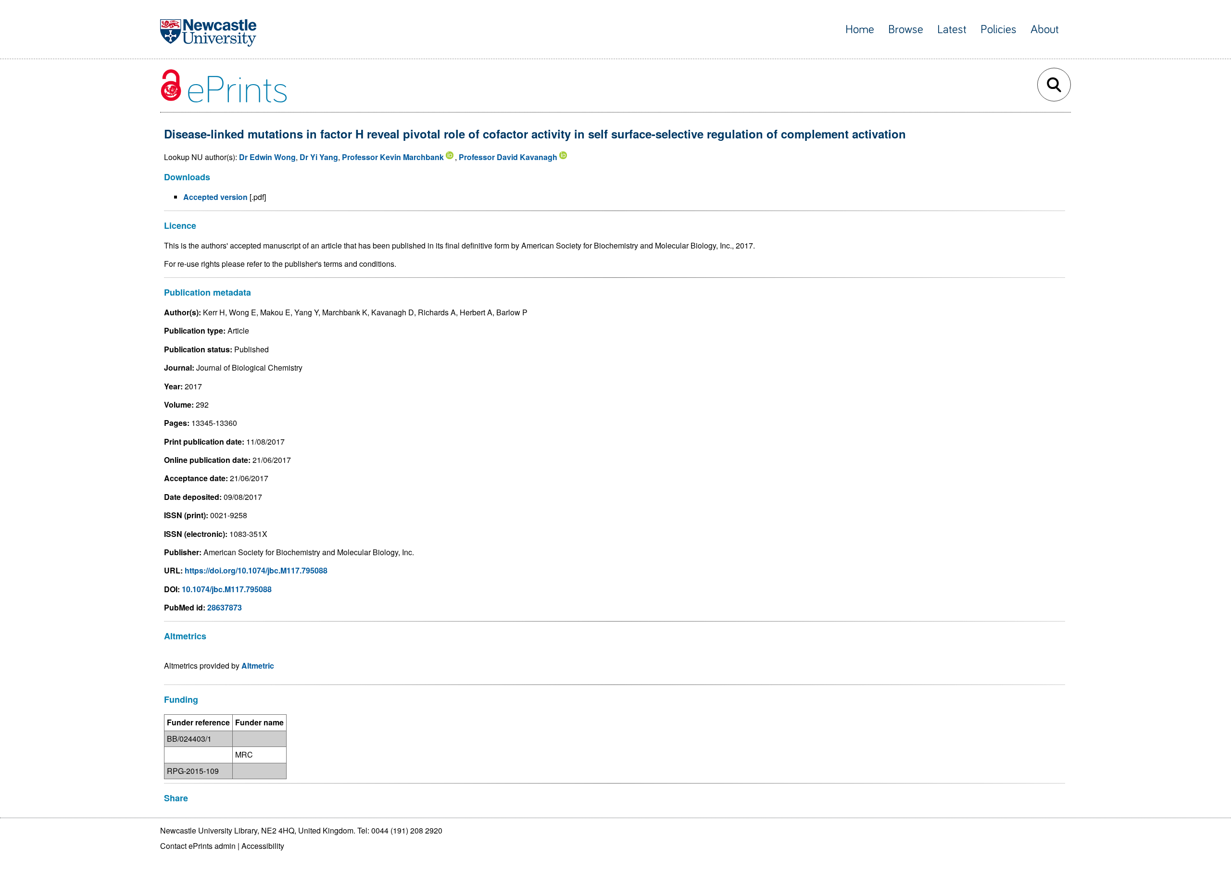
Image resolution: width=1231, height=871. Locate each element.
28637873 (224, 607)
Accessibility (262, 845)
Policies (998, 30)
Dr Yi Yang (319, 156)
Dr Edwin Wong (267, 156)
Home (859, 30)
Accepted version (215, 196)
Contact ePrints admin (198, 845)
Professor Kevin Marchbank (393, 156)
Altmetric (257, 665)
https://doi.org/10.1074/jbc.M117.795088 (256, 570)
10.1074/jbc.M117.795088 (227, 589)
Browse (905, 30)
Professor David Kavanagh (508, 156)
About (1044, 30)
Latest (952, 30)
